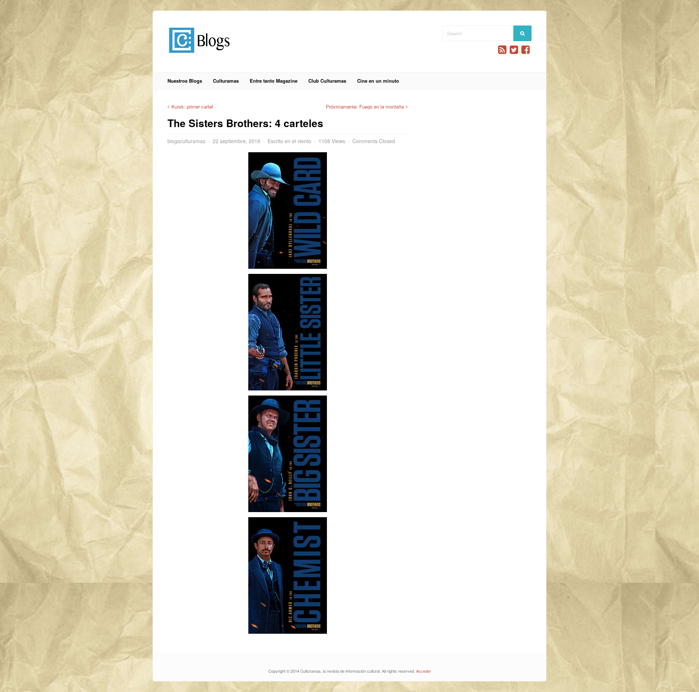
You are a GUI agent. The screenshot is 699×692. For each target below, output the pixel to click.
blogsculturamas (186, 141)
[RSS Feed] (502, 50)
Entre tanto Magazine (273, 80)
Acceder (423, 671)
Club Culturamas (327, 80)
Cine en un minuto (378, 80)
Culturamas (226, 80)
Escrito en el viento (289, 141)
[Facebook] (525, 50)
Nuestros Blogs (184, 80)
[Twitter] (514, 50)
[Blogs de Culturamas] (199, 55)
